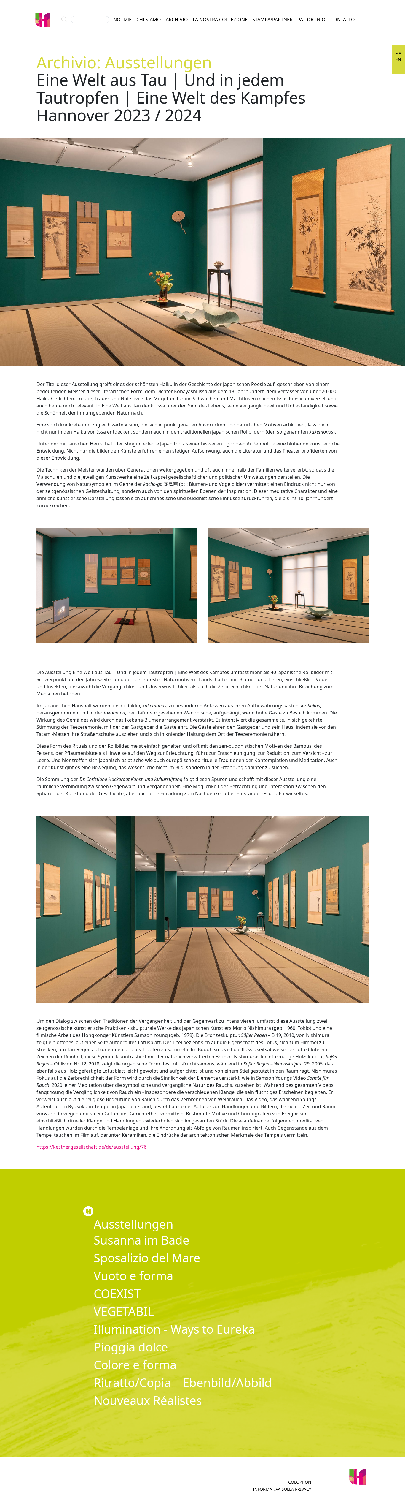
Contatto (342, 19)
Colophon (299, 1482)
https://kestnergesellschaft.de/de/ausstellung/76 (91, 1147)
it (397, 66)
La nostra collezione (220, 19)
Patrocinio (311, 19)
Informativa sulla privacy (282, 1489)
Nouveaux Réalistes (148, 1400)
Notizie (122, 19)
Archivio (177, 19)
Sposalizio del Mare (147, 1258)
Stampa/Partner (272, 19)
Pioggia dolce (131, 1347)
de (398, 52)
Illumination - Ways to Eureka (174, 1329)
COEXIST (117, 1293)
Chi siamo (148, 19)
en (398, 59)
